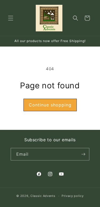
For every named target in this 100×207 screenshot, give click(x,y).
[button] (11, 18)
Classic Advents (42, 196)
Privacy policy (73, 196)
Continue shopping (50, 104)
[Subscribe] (83, 154)
